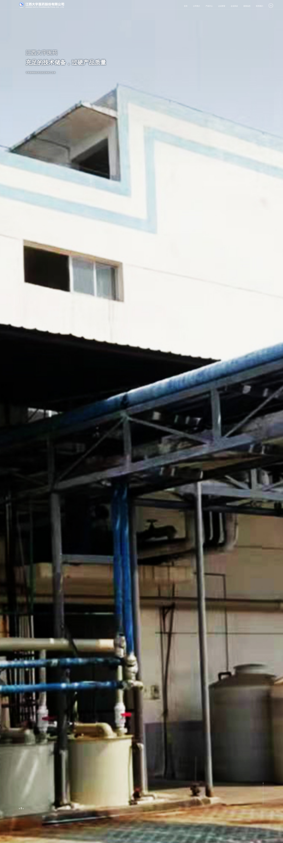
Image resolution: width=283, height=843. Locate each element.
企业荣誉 (221, 6)
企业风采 (234, 6)
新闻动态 (246, 6)
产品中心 (209, 6)
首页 (185, 6)
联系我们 (259, 6)
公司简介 (196, 6)
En (271, 5)
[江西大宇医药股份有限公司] (41, 5)
